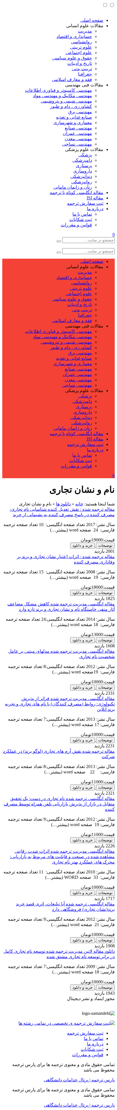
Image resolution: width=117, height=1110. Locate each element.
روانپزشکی (81, 181)
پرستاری (84, 165)
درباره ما (95, 208)
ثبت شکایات (80, 219)
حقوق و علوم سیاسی (72, 58)
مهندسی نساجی (77, 144)
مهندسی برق (80, 111)
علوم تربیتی (81, 47)
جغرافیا (85, 74)
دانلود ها (63, 503)
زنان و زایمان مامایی (72, 187)
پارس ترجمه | (101, 1079)
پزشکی (85, 154)
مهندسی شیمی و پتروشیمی (66, 101)
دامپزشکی (82, 160)
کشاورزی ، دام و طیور (71, 106)
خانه (79, 503)
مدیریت (85, 31)
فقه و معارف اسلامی (72, 79)
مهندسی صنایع (78, 128)
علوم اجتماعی (79, 52)
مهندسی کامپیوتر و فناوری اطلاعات (58, 90)
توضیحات (105, 545)
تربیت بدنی (82, 68)
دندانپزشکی (81, 176)
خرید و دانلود (82, 545)
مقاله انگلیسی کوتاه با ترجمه (76, 192)
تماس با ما (82, 214)
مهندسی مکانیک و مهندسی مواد (62, 95)
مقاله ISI (95, 197)
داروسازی (82, 171)
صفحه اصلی (91, 20)
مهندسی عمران (77, 133)
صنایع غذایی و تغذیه (74, 117)
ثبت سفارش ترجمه (85, 203)
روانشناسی (81, 41)
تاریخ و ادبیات (79, 63)
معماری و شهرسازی (72, 122)
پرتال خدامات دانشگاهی (66, 1079)
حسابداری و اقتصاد (74, 36)
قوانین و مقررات (76, 224)
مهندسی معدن (78, 138)
